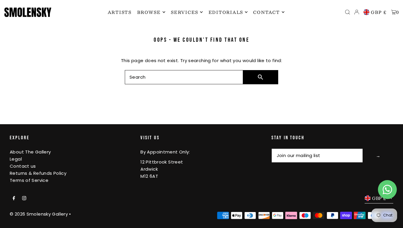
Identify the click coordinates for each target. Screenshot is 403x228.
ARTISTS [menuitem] (120, 12)
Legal (16, 159)
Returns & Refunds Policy (38, 173)
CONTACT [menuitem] (266, 12)
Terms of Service (29, 180)
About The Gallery (30, 152)
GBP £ (379, 12)
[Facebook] (14, 198)
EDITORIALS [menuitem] (226, 12)
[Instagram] (24, 198)
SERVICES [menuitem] (184, 12)
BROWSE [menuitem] (149, 12)
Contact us (23, 166)
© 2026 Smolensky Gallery (39, 214)
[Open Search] (347, 12)
